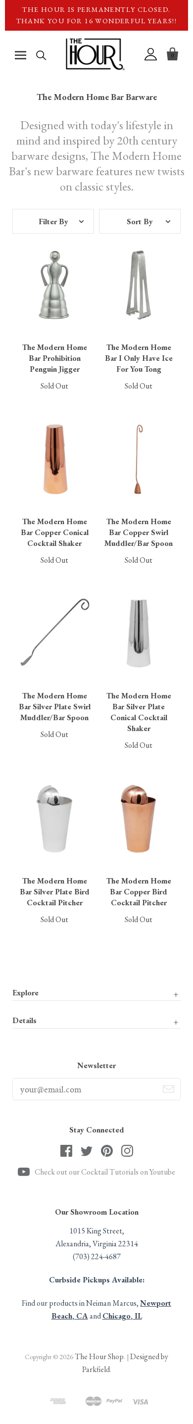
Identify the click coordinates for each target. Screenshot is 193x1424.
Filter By (53, 221)
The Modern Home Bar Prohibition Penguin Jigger (54, 358)
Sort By (140, 221)
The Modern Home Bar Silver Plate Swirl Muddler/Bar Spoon (55, 706)
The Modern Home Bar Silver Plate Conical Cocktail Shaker (138, 712)
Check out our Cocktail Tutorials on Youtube (105, 1172)
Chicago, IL (122, 1316)
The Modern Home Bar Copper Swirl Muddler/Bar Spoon (138, 532)
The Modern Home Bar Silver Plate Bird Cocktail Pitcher (55, 892)
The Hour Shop (99, 1356)
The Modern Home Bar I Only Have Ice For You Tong (139, 358)
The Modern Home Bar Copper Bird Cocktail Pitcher (138, 892)
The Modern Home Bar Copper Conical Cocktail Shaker (55, 532)
